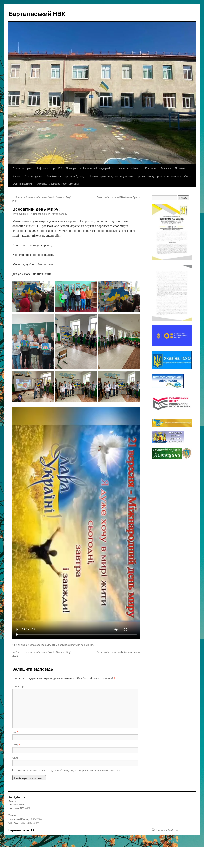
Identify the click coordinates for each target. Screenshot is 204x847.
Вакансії (166, 168)
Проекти (180, 168)
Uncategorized (38, 644)
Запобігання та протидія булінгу (65, 176)
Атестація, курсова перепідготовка (58, 183)
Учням (16, 176)
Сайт (15, 757)
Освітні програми (23, 183)
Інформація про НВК (49, 168)
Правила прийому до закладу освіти (111, 176)
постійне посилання (81, 644)
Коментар (18, 686)
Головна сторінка (23, 168)
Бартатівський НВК (36, 13)
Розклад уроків (33, 176)
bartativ (63, 213)
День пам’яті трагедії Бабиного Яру (118, 197)
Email (16, 744)
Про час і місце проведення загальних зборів (164, 176)
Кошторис (151, 168)
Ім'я (15, 732)
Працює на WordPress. (167, 829)
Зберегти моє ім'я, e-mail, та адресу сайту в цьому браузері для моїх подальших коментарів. (70, 770)
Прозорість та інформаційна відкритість (90, 168)
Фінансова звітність (129, 168)
